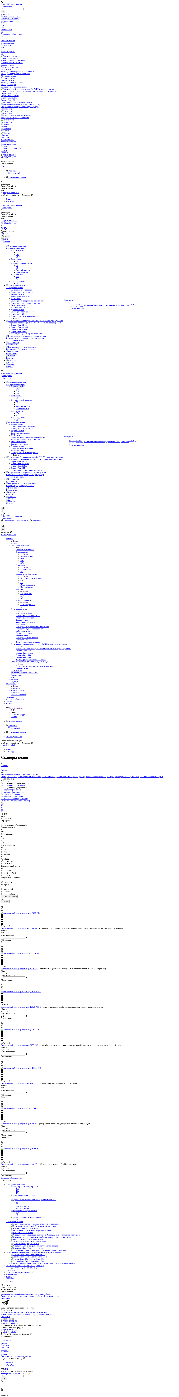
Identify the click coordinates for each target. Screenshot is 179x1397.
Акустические (26, 594)
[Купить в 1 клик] (2, 909)
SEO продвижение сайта (11, 1373)
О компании (6, 1341)
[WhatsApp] (2, 228)
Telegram (9, 199)
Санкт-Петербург (18, 714)
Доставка (5, 1352)
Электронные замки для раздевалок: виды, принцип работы (26, 1314)
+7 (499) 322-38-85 (9, 1321)
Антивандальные (27, 605)
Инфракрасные (26, 556)
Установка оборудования (11, 1178)
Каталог (14, 543)
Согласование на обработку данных (16, 1356)
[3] (89, 920)
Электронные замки (24, 613)
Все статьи (5, 1298)
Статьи (4, 1354)
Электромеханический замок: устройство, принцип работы (25, 1294)
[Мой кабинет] (2, 511)
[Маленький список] (2, 816)
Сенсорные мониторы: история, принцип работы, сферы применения (30, 1296)
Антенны (152, 777)
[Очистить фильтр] (2, 899)
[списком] (4, 814)
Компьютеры (136, 777)
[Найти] (3, 11)
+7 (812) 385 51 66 (9, 155)
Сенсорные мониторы (25, 550)
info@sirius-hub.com (11, 193)
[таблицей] (6, 814)
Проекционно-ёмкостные (31, 578)
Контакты (5, 1345)
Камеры (144, 777)
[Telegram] (5, 228)
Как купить (15, 688)
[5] (89, 924)
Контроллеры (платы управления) (116, 777)
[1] (89, 915)
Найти (4, 1378)
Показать (5, 902)
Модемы (159, 777)
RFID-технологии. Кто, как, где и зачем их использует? (24, 1312)
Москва (14, 717)
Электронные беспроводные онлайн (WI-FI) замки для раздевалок (43, 649)
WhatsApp (10, 201)
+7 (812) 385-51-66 (9, 1330)
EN (6, 239)
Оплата (4, 1350)
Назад (15, 541)
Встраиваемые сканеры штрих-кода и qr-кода (34, 666)
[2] (89, 917)
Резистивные (25, 569)
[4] (89, 922)
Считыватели (96, 777)
